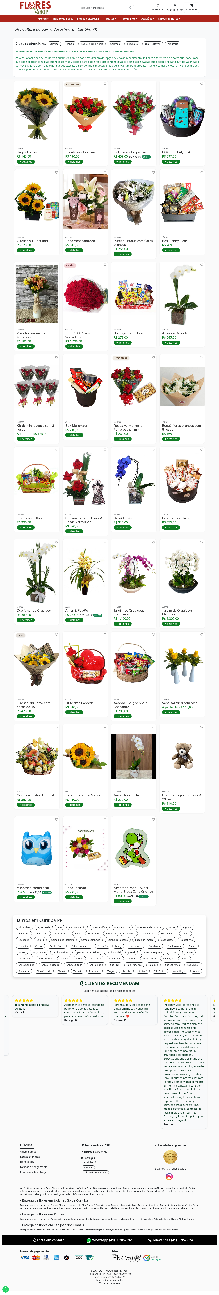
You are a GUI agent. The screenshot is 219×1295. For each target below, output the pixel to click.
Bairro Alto (42, 933)
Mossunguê (25, 958)
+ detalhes (26, 161)
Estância (143, 1218)
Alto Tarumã (64, 1218)
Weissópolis (107, 1218)
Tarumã (77, 971)
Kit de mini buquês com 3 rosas (35, 427)
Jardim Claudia (171, 1218)
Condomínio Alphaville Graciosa (86, 1218)
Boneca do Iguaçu (120, 1229)
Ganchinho (154, 946)
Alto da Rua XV (122, 927)
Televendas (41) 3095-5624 (172, 1240)
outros (175, 1229)
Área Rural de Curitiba (149, 927)
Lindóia (174, 952)
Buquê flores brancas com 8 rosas (181, 427)
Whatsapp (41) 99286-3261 (112, 1240)
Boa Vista (111, 933)
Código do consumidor (110, 1283)
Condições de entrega (33, 1172)
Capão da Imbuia (144, 939)
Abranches (24, 927)
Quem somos (28, 1151)
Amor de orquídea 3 (128, 795)
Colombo (115, 43)
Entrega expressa (88, 18)
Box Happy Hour (174, 241)
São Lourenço (172, 964)
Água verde (75, 1205)
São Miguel (193, 964)
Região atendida (30, 1156)
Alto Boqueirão (77, 927)
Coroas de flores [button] (168, 18)
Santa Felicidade (50, 964)
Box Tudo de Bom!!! (176, 518)
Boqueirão (147, 933)
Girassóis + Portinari (32, 241)
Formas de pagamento (34, 1167)
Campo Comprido (90, 939)
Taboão (62, 971)
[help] (56, 84)
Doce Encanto (75, 888)
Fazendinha (135, 946)
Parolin (79, 958)
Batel (77, 933)
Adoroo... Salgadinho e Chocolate (130, 705)
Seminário (24, 971)
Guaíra (192, 946)
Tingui (110, 971)
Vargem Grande (121, 1218)
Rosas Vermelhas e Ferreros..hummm (128, 427)
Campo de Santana (117, 939)
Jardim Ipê (148, 1229)
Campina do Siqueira (62, 939)
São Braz (115, 964)
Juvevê (131, 952)
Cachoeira (24, 939)
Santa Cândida (26, 964)
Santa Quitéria (74, 964)
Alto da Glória (99, 927)
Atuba (172, 927)
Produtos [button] (108, 18)
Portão (132, 958)
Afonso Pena (65, 1229)
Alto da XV (105, 1205)
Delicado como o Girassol (84, 795)
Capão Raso (167, 939)
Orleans (64, 958)
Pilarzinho (96, 958)
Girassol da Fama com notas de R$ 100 (33, 705)
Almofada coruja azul (33, 888)
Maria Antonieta (155, 1218)
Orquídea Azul (124, 518)
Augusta (186, 927)
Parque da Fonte (162, 1229)
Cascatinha (187, 939)
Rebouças (168, 958)
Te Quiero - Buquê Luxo (131, 152)
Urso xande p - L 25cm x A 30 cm (182, 797)
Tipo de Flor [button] (127, 18)
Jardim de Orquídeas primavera (129, 612)
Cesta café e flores (31, 518)
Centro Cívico (57, 946)
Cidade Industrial (80, 946)
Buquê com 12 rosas (80, 152)
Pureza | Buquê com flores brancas (133, 242)
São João (153, 964)
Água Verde (44, 927)
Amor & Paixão (76, 610)
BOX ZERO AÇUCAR (177, 152)
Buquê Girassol (28, 152)
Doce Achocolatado (80, 241)
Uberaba (126, 971)
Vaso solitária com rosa (180, 703)
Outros (191, 1208)
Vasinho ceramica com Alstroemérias (33, 335)
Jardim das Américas (88, 952)
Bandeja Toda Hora (128, 333)
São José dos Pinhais (92, 43)
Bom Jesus (99, 1229)
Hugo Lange (39, 952)
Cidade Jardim (136, 1229)
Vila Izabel (159, 971)
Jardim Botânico (61, 952)
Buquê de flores (63, 18)
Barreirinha (61, 933)
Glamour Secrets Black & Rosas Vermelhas (83, 520)
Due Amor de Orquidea (34, 610)
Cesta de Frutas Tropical (35, 795)
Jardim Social (114, 952)
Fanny (118, 946)
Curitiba (54, 43)
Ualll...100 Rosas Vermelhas (77, 335)
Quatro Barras (152, 43)
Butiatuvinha (168, 933)
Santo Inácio (96, 964)
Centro (38, 946)
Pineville (134, 1218)
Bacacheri (24, 933)
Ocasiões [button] (146, 18)
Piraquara (132, 43)
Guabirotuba (174, 946)
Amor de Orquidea (176, 333)
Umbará (142, 971)
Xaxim (196, 971)
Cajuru (40, 939)
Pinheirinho (115, 958)
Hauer (22, 952)
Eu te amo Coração (79, 703)
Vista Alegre (179, 971)
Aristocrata (88, 1229)
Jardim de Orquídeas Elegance (177, 612)
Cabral (185, 933)
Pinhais (70, 43)
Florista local (27, 1162)
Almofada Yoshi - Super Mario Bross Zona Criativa (133, 890)
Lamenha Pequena (152, 952)
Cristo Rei (102, 946)
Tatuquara (94, 971)
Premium (43, 18)
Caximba (23, 946)
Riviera (184, 958)
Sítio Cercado (44, 971)
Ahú (59, 927)
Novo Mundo (45, 958)
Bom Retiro (129, 933)
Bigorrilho (93, 933)
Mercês (189, 952)
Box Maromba (76, 425)
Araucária (173, 43)
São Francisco (134, 964)
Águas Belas (77, 1229)
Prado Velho (149, 958)
